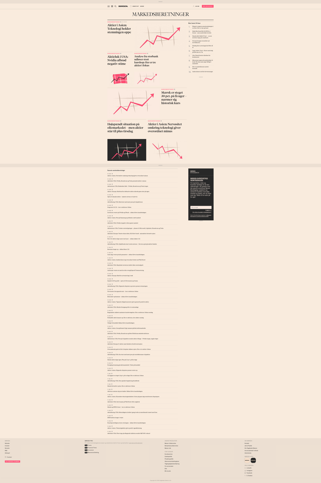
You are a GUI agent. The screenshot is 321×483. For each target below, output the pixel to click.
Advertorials (248, 453)
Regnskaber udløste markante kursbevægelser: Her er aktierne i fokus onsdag (130, 312)
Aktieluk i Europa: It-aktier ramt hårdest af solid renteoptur (124, 344)
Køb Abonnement (208, 6)
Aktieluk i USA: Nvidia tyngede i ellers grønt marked (122, 223)
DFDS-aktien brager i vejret (115, 417)
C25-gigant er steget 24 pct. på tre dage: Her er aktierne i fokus (125, 375)
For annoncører (169, 466)
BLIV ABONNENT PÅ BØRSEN (12, 461)
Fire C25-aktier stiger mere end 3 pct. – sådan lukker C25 (123, 239)
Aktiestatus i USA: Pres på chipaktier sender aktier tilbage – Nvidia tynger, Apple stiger (132, 339)
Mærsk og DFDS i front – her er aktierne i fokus (121, 407)
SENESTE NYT (135, 6)
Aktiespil (7, 453)
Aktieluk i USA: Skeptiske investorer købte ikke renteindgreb (125, 265)
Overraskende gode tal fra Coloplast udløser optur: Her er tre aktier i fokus (129, 349)
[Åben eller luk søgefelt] (115, 6)
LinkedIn (249, 468)
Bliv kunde (168, 471)
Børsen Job (168, 448)
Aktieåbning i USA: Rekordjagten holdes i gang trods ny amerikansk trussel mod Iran (132, 412)
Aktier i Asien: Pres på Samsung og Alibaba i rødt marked (124, 218)
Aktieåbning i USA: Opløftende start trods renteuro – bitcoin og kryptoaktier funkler (132, 244)
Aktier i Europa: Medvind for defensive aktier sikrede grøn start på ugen (128, 191)
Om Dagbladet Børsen (251, 448)
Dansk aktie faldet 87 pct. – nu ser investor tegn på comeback (202, 36)
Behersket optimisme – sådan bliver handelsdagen (122, 296)
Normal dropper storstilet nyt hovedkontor (201, 41)
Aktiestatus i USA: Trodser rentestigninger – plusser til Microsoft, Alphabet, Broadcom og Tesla (135, 228)
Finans (88, 445)
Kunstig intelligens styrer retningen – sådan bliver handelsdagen (126, 423)
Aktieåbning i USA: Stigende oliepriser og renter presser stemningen (127, 286)
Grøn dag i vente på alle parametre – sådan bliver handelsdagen (126, 254)
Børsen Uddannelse (170, 443)
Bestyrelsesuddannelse (171, 446)
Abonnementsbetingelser (172, 461)
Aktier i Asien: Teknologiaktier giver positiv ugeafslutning (124, 428)
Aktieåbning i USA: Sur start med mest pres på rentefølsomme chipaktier (128, 354)
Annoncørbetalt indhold (251, 450)
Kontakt (247, 443)
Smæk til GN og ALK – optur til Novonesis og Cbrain (122, 281)
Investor (7, 446)
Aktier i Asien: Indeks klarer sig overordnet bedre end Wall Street (126, 260)
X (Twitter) (249, 475)
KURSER (142, 6)
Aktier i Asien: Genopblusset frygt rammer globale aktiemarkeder (126, 328)
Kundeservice (168, 454)
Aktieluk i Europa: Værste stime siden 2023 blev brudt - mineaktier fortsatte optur (131, 233)
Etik (166, 468)
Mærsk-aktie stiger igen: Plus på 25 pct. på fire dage (122, 360)
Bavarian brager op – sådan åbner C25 (118, 249)
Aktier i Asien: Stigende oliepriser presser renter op (122, 370)
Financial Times (91, 447)
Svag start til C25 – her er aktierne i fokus (119, 207)
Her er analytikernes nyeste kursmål (200, 67)
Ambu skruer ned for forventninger (202, 71)
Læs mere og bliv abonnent (135, 443)
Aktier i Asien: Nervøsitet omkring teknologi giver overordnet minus (127, 175)
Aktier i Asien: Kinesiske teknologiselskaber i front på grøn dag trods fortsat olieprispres (133, 396)
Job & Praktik (248, 446)
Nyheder (7, 443)
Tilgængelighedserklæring (172, 464)
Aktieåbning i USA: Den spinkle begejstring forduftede (123, 381)
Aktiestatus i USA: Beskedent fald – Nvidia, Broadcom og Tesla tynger (127, 186)
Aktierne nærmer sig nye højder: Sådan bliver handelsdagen (125, 391)
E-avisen (9, 457)
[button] (112, 6)
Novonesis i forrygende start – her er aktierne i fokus (122, 291)
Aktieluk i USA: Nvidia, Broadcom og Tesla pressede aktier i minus (126, 181)
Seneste (7, 448)
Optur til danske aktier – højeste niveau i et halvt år (122, 197)
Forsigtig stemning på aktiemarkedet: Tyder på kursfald (123, 365)
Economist (89, 450)
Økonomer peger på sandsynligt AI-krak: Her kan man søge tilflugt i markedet (202, 61)
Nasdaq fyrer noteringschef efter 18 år (202, 46)
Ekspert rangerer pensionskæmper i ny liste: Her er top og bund (202, 27)
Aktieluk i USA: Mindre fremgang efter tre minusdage (123, 307)
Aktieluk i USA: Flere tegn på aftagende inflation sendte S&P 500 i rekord (128, 433)
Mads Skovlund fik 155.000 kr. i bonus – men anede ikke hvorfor (201, 32)
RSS (6, 450)
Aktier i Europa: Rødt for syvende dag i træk (120, 275)
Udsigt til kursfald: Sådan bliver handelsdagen (120, 323)
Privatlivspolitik (169, 459)
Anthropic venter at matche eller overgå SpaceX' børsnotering (125, 270)
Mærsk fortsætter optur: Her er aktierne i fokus (121, 386)
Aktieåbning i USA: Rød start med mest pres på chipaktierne (125, 202)
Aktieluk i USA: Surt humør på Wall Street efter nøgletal (123, 402)
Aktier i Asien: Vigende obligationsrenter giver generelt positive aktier (128, 302)
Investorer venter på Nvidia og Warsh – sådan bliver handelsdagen (126, 212)
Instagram (249, 470)
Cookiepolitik (168, 456)
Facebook (249, 473)
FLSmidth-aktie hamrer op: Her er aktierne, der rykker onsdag (125, 317)
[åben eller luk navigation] (108, 6)
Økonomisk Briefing (92, 452)
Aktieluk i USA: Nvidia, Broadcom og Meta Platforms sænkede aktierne (128, 333)
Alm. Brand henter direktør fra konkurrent (201, 56)
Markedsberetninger (113, 22)
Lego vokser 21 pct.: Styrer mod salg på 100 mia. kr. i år (202, 51)
